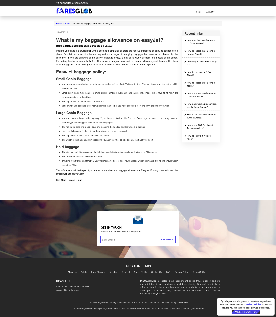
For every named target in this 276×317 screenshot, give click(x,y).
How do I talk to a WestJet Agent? (199, 137)
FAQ (168, 271)
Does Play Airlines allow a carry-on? (202, 63)
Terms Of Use (199, 271)
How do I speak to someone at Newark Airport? (201, 52)
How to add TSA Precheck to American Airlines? (200, 126)
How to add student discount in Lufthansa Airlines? (201, 95)
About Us (210, 12)
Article (67, 23)
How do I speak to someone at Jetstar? (201, 84)
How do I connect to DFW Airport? (199, 73)
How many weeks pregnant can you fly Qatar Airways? (201, 105)
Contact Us (156, 271)
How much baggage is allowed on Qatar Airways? (201, 42)
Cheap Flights (140, 271)
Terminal (126, 271)
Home (198, 12)
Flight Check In (98, 271)
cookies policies (252, 304)
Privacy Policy (181, 271)
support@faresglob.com (73, 3)
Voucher (113, 271)
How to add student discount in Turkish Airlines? (201, 116)
